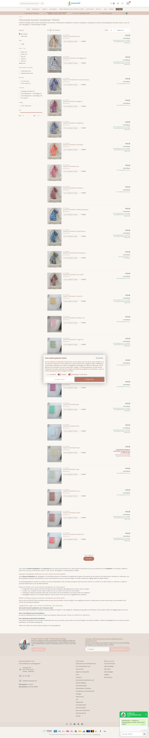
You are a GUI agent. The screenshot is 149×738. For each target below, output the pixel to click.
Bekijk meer (22, 63)
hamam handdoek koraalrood (73, 534)
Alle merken (24, 34)
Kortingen (78, 694)
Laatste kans (90, 9)
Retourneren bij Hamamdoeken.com (86, 663)
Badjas (44, 9)
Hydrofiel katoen (27, 73)
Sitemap (78, 716)
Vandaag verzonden (28, 91)
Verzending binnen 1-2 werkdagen (31, 93)
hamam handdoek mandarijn (73, 145)
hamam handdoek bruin (71, 491)
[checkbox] (50, 374)
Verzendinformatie (81, 705)
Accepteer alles (89, 379)
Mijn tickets (107, 669)
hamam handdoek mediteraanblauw (75, 210)
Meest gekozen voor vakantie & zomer (72, 9)
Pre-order (24, 98)
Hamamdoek (35, 9)
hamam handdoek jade (71, 404)
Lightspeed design (87, 734)
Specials (98, 9)
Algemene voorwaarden (82, 672)
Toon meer (89, 558)
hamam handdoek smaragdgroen (74, 58)
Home (28, 9)
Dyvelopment (96, 734)
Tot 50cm (25, 81)
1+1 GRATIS (119, 9)
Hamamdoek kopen (81, 685)
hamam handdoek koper (71, 513)
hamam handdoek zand (71, 36)
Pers (77, 699)
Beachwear (53, 9)
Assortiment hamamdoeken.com (85, 680)
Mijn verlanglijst (108, 672)
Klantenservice (80, 696)
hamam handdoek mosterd (72, 296)
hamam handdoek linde (71, 448)
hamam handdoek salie (71, 469)
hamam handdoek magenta (72, 101)
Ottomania (24, 36)
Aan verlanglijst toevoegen (71, 41)
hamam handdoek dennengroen (74, 253)
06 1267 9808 (26, 676)
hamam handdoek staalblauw (73, 123)
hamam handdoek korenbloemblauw (76, 80)
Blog (105, 9)
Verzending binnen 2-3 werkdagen (31, 95)
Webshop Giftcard (81, 713)
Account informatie (109, 663)
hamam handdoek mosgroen (73, 339)
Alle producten (108, 677)
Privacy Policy (79, 669)
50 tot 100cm (25, 83)
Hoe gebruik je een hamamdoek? (85, 691)
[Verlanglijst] (122, 3)
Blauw (24, 52)
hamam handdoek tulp (71, 166)
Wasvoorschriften (81, 707)
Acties (77, 674)
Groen (24, 54)
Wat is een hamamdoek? (83, 710)
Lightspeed (78, 734)
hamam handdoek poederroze (74, 318)
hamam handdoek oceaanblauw (74, 231)
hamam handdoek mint (71, 426)
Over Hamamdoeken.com (83, 666)
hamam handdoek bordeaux (73, 188)
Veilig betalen (79, 702)
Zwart (23, 58)
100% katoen (26, 71)
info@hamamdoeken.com (30, 681)
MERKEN (111, 9)
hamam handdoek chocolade (73, 275)
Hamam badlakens (81, 683)
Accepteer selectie (59, 379)
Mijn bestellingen (109, 666)
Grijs (23, 56)
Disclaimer (79, 677)
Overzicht (100, 358)
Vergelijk (83, 41)
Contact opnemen (38, 649)
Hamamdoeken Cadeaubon (83, 688)
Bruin (23, 61)
